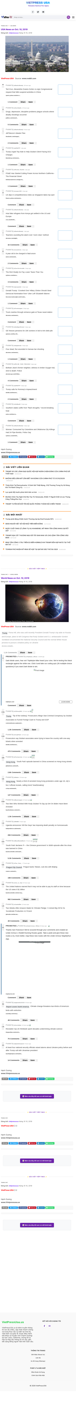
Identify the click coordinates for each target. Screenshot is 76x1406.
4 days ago (25, 345)
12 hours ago (25, 734)
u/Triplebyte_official (31, 656)
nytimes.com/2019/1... (12, 435)
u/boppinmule (17, 345)
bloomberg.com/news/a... (13, 158)
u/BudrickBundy (18, 85)
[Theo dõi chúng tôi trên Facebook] (44, 1326)
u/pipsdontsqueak (19, 1043)
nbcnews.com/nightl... (12, 238)
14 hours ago (25, 1025)
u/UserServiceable (19, 268)
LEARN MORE (65, 702)
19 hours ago (25, 108)
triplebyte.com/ (10, 702)
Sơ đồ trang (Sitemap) (38, 1361)
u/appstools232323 (19, 1002)
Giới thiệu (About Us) (38, 1354)
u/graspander (17, 287)
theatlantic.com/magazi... (13, 136)
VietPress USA (38, 2)
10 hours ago (26, 711)
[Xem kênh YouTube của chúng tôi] (49, 1326)
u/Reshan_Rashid (19, 169)
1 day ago (23, 148)
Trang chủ (4, 25)
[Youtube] (43, 12)
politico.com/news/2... (12, 118)
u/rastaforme (17, 250)
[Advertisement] (16, 1275)
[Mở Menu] (73, 17)
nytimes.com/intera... (12, 275)
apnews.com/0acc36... (12, 334)
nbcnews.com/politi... (7, 646)
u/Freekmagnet (18, 308)
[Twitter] (38, 12)
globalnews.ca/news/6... (12, 766)
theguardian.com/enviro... (13, 1032)
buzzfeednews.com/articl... (13, 810)
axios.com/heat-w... (11, 414)
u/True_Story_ (18, 863)
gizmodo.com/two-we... (12, 914)
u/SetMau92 (17, 404)
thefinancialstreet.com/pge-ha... (14, 179)
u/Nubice (16, 777)
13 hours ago (26, 757)
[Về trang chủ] (7, 17)
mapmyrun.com (10, 994)
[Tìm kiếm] (68, 17)
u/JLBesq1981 (18, 711)
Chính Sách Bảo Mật (38, 1375)
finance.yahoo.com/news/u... (14, 198)
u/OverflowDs (18, 108)
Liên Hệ (38, 1358)
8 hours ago (28, 1043)
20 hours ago (26, 883)
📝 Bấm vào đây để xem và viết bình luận (37, 1096)
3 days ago (28, 268)
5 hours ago (22, 821)
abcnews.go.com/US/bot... (13, 374)
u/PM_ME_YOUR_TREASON (22, 364)
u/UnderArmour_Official (32, 926)
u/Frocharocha (18, 757)
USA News (13, 25)
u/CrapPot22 (17, 734)
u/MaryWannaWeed (19, 841)
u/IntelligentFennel (19, 327)
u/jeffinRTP (17, 148)
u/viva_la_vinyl (18, 883)
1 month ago (41, 656)
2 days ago (25, 250)
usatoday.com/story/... (12, 1013)
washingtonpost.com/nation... (14, 1053)
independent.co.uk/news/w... (13, 828)
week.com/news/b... (11, 257)
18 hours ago (27, 85)
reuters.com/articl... (11, 871)
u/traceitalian (17, 1025)
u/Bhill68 (16, 821)
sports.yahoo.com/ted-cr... (13, 95)
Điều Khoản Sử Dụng (38, 1372)
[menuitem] (29, 102)
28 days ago (43, 926)
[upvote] (3, 107)
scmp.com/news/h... (11, 788)
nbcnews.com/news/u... (12, 315)
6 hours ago (28, 1002)
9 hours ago (27, 129)
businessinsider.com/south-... (14, 851)
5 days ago (33, 364)
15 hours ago (26, 800)
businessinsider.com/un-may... (14, 893)
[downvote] (3, 86)
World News (14, 574)
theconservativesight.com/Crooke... (16, 297)
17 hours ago (29, 841)
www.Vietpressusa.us (10, 452)
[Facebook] (33, 12)
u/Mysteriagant (18, 800)
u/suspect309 (18, 191)
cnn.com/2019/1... (11, 219)
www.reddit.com (29, 78)
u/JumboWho (17, 904)
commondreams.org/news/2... (14, 723)
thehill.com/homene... (12, 392)
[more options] (34, 102)
